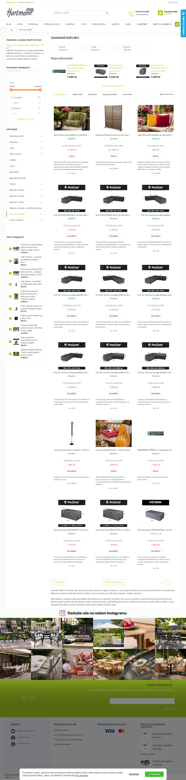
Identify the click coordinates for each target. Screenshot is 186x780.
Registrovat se (12, 2)
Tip (27, 113)
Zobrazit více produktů (112, 85)
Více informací (82, 775)
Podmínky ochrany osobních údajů (68, 739)
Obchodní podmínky (62, 744)
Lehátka (13, 160)
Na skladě (27, 97)
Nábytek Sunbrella (18, 178)
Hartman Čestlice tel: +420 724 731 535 (25, 46)
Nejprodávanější (110, 94)
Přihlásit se (170, 709)
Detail (72, 156)
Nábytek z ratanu (17, 196)
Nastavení (134, 774)
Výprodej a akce (17, 136)
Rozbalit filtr (24, 119)
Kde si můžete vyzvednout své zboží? (68, 735)
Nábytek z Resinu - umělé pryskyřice (25, 208)
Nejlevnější (77, 94)
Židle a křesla (15, 154)
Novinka (27, 108)
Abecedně (127, 94)
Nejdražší (92, 94)
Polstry (13, 184)
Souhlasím (155, 774)
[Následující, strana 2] (168, 582)
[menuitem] (9, 24)
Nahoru (60, 582)
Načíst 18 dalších (114, 582)
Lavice (12, 166)
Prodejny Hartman (61, 730)
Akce (27, 103)
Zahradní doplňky (17, 214)
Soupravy (14, 142)
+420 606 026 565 (23, 743)
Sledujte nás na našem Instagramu (97, 613)
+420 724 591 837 (23, 737)
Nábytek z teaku (17, 202)
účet (32, 2)
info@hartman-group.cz (26, 731)
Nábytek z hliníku (17, 190)
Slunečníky (14, 172)
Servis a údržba (16, 220)
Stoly (12, 148)
